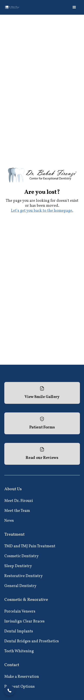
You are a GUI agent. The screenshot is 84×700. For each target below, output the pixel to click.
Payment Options (19, 686)
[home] (12, 7)
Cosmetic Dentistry (21, 556)
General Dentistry (20, 586)
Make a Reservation (21, 676)
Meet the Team (17, 511)
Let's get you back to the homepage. (42, 210)
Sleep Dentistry (18, 566)
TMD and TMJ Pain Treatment (29, 546)
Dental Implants (18, 631)
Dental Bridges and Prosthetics (31, 641)
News (9, 520)
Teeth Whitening (19, 651)
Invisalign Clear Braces (24, 621)
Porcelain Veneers (19, 611)
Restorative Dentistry (23, 576)
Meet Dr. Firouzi (18, 501)
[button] (74, 7)
